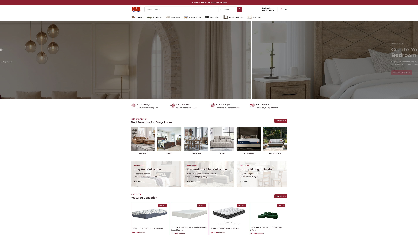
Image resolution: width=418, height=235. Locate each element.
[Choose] (164, 222)
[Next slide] (414, 60)
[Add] (283, 222)
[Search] (239, 9)
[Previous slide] (3, 60)
